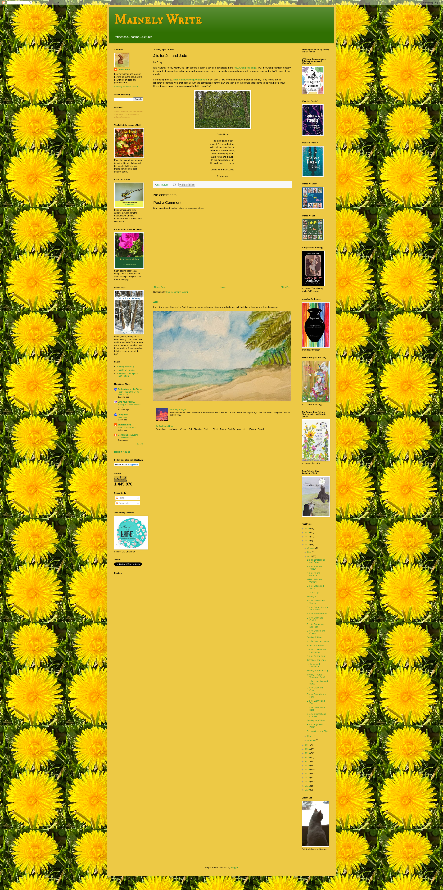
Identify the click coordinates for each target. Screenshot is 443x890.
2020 (307, 749)
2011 (307, 786)
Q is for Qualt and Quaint (315, 619)
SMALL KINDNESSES (127, 427)
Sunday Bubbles (314, 637)
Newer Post (159, 287)
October (311, 548)
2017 (307, 761)
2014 (307, 773)
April (309, 556)
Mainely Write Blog (125, 366)
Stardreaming (124, 425)
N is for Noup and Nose (318, 641)
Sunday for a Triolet (316, 720)
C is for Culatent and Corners (316, 715)
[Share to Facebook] (190, 185)
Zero (156, 301)
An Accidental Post (164, 426)
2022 (307, 544)
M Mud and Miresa (315, 645)
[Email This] (180, 185)
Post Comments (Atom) (177, 292)
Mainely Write (158, 19)
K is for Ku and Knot (316, 656)
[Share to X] (186, 185)
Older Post (286, 287)
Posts (121, 498)
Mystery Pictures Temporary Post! (316, 676)
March (310, 736)
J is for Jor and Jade (316, 660)
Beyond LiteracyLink (128, 435)
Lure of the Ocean (125, 438)
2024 (307, 536)
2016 (307, 765)
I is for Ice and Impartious (313, 665)
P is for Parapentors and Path (316, 625)
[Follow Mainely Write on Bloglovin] (126, 465)
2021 (307, 745)
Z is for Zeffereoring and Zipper (316, 561)
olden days (122, 417)
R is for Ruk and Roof (317, 613)
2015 (307, 769)
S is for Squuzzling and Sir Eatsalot (317, 608)
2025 (307, 532)
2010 (307, 790)
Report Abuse (122, 451)
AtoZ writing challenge (245, 67)
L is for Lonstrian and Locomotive (317, 650)
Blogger (234, 867)
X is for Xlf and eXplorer (313, 574)
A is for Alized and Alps (317, 731)
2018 (307, 757)
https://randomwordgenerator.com (190, 79)
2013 (307, 778)
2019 (307, 753)
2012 (307, 781)
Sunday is (311, 596)
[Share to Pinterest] (193, 185)
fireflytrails (123, 415)
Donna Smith (124, 69)
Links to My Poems (125, 370)
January (311, 740)
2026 (307, 528)
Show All (140, 444)
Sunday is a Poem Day (317, 670)
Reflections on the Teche (130, 389)
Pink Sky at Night (178, 409)
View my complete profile (126, 86)
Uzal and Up (313, 592)
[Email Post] (174, 184)
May (309, 552)
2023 (307, 540)
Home (223, 287)
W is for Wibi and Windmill (315, 580)
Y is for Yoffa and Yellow (315, 567)
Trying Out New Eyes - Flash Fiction (127, 374)
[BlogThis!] (183, 185)
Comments (123, 503)
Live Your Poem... (126, 402)
